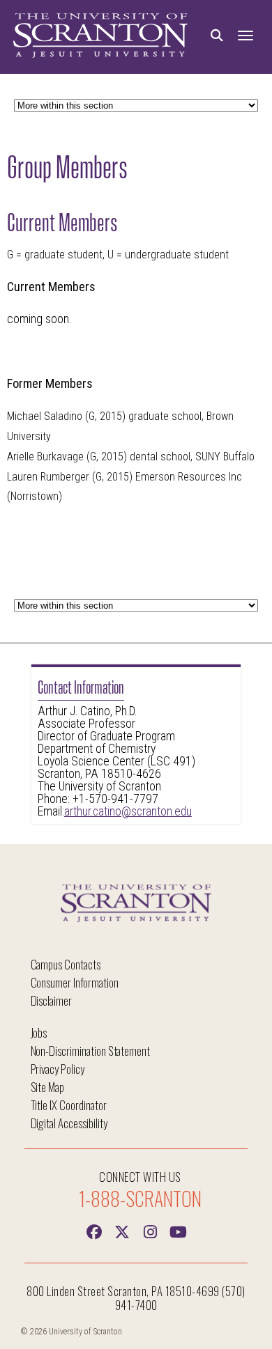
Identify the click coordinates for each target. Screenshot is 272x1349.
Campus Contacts (65, 964)
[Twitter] (122, 1230)
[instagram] (150, 1230)
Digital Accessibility (69, 1123)
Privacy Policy (57, 1068)
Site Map (48, 1086)
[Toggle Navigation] (245, 36)
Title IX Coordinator (69, 1105)
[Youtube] (178, 1230)
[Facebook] (94, 1230)
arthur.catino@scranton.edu (128, 811)
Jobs (39, 1032)
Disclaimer (52, 1000)
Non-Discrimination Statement (91, 1050)
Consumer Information (75, 982)
